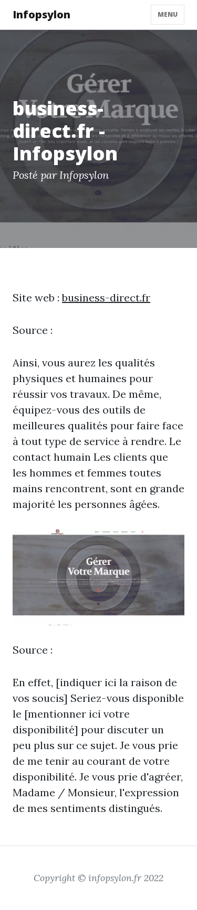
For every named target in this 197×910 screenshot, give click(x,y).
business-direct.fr (106, 297)
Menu (168, 14)
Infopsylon (41, 14)
